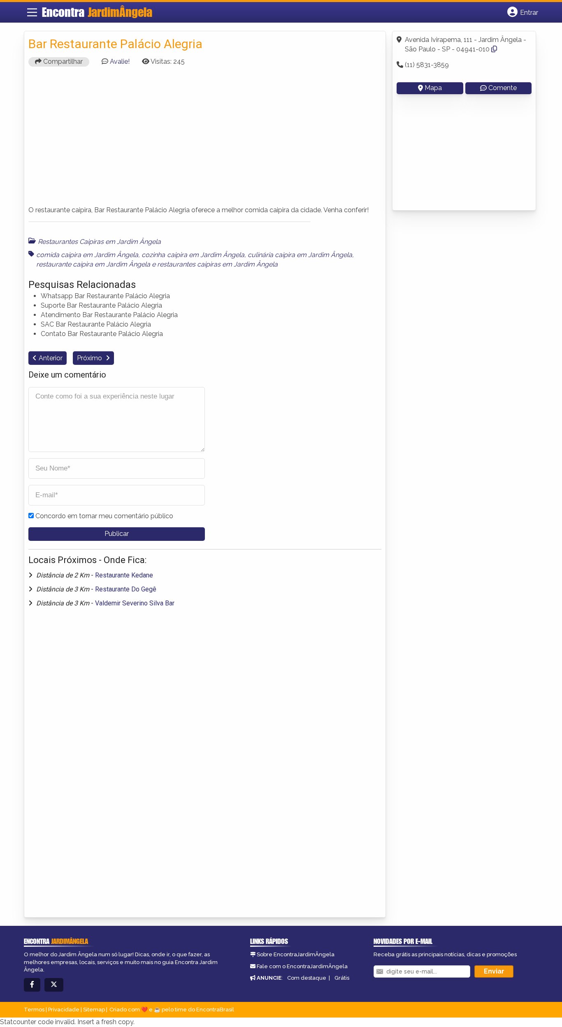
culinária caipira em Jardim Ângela (300, 255)
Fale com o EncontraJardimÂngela (302, 966)
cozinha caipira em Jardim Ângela (193, 255)
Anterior (51, 358)
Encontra (97, 12)
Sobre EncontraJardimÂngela (295, 954)
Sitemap (94, 1009)
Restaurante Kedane (124, 575)
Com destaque (306, 978)
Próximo (90, 358)
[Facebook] (32, 985)
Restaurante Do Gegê (125, 589)
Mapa (433, 88)
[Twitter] (53, 985)
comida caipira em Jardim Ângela (87, 255)
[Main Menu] (32, 12)
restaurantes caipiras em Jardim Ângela (217, 264)
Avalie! (120, 61)
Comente (502, 88)
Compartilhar (62, 61)
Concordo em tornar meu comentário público (104, 516)
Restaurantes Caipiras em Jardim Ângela (99, 242)
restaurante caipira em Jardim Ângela (93, 264)
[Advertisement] (204, 139)
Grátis (341, 978)
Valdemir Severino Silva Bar (134, 603)
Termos (34, 1009)
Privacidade (63, 1009)
